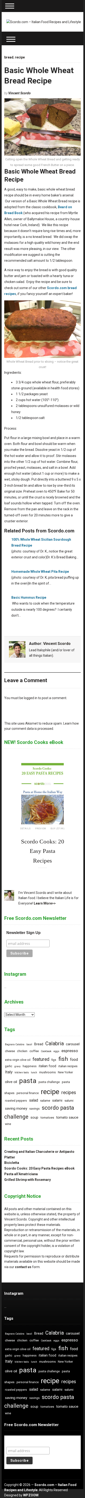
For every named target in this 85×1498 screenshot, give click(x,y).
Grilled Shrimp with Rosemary (27, 1180)
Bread (38, 1044)
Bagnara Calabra (14, 1044)
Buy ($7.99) (58, 828)
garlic (8, 1066)
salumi (68, 1100)
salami (57, 1101)
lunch (34, 1072)
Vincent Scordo (19, 93)
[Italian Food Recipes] (43, 22)
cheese (10, 1051)
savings (34, 1108)
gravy (17, 1066)
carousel (73, 1044)
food (74, 1059)
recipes (68, 1092)
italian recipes (67, 1066)
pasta (27, 1081)
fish (63, 1058)
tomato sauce (67, 1117)
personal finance (28, 1093)
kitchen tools (22, 1072)
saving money (16, 1108)
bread (8, 57)
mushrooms (47, 1072)
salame (45, 1100)
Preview (40, 828)
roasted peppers (16, 1100)
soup (34, 1118)
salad (33, 1100)
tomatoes (47, 1117)
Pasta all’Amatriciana (21, 1174)
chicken (22, 1051)
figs (53, 1060)
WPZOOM (30, 1495)
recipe (20, 57)
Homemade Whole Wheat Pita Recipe (40, 571)
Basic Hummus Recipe (28, 597)
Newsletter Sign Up (23, 933)
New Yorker (65, 1072)
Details (25, 828)
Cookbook (46, 1051)
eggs (56, 1051)
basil (29, 1044)
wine (8, 1124)
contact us (23, 1267)
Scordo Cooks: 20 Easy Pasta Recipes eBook (39, 1168)
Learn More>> (45, 903)
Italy (9, 1072)
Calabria (54, 1043)
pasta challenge (49, 1082)
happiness (30, 1066)
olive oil (11, 1082)
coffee (34, 1051)
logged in (30, 698)
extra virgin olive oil (17, 1060)
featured (41, 1059)
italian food (47, 1066)
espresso (69, 1050)
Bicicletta (11, 1163)
